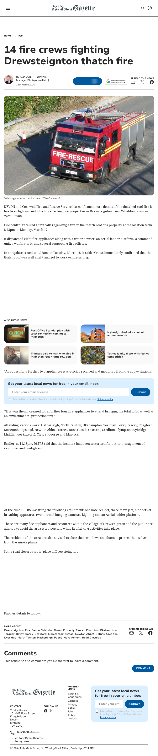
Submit (140, 392)
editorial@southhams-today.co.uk (29, 740)
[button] (7, 8)
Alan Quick (26, 76)
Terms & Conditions (75, 695)
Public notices (72, 717)
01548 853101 (30, 732)
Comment (143, 668)
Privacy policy (72, 706)
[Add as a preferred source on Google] (116, 81)
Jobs (70, 711)
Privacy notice (105, 399)
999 (20, 35)
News (8, 35)
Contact (73, 701)
